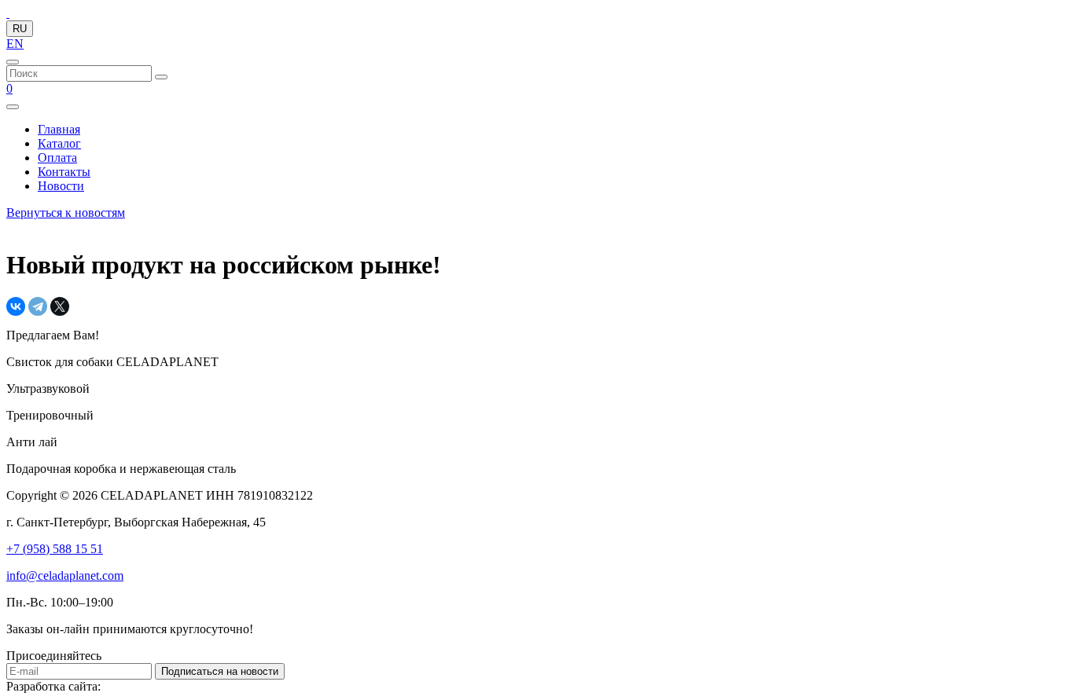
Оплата (57, 157)
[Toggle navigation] (12, 106)
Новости (61, 185)
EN (15, 43)
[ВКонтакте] (15, 306)
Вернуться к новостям (65, 212)
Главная (59, 129)
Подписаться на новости (219, 671)
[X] (59, 306)
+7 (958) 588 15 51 (54, 548)
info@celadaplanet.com (64, 575)
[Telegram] (37, 306)
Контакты (64, 171)
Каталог (59, 143)
